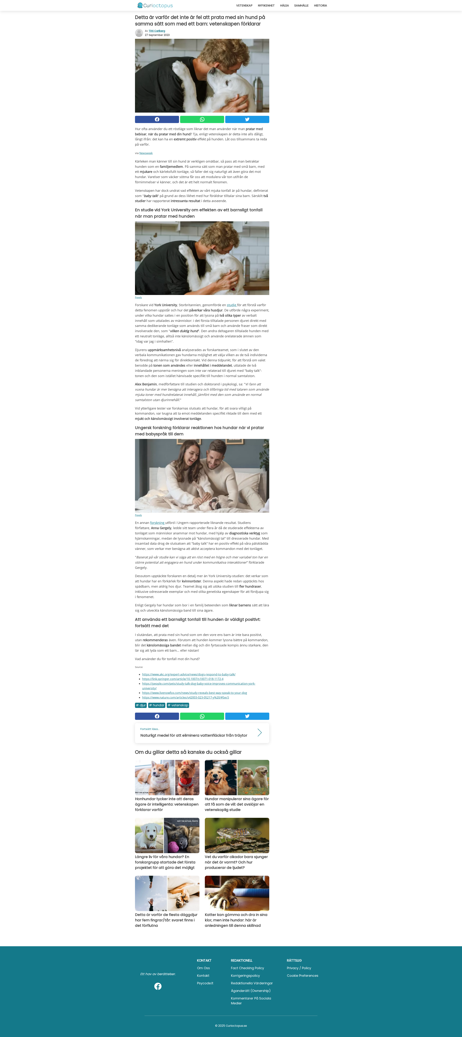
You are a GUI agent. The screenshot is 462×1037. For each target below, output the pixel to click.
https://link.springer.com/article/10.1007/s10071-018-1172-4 (182, 679)
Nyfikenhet (266, 5)
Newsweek (146, 153)
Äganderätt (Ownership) (251, 990)
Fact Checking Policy (247, 968)
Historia (320, 5)
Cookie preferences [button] (302, 975)
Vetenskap (244, 5)
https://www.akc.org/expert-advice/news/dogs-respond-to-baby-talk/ (189, 674)
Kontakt (203, 975)
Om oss (203, 968)
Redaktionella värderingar (252, 983)
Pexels (138, 297)
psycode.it (205, 983)
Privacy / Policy (299, 968)
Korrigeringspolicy (245, 975)
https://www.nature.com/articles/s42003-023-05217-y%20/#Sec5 (185, 697)
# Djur (141, 705)
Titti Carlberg (157, 31)
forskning (157, 522)
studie (232, 305)
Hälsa (284, 5)
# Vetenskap (178, 705)
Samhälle (301, 5)
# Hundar (156, 705)
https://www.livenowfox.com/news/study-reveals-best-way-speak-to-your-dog (194, 693)
